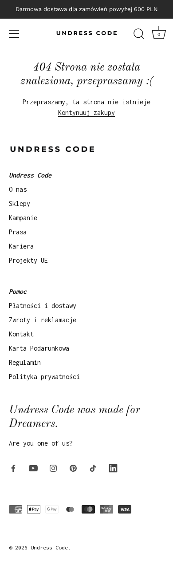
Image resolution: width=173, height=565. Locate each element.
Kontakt (21, 334)
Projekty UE (28, 260)
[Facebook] (13, 467)
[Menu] (14, 33)
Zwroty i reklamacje (42, 320)
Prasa (18, 232)
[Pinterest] (73, 467)
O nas (18, 189)
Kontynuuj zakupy (86, 112)
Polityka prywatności (44, 376)
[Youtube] (33, 467)
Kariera (21, 246)
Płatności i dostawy (42, 305)
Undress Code (49, 547)
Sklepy (19, 203)
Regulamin (25, 362)
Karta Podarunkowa (39, 348)
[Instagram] (53, 467)
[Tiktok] (93, 467)
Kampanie (23, 217)
